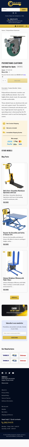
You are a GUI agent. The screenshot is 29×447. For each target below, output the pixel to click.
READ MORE (6, 202)
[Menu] (26, 26)
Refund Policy (5, 395)
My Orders (4, 412)
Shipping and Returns (7, 415)
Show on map (5, 383)
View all (14, 297)
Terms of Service (6, 398)
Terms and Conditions (11, 436)
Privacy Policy (5, 392)
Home (6, 16)
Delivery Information (7, 401)
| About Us (11, 16)
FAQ (23, 16)
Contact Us (18, 16)
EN (13, 13)
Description (5, 88)
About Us (4, 390)
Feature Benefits (12, 88)
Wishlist (4, 409)
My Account (5, 406)
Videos (19, 88)
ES (15, 13)
